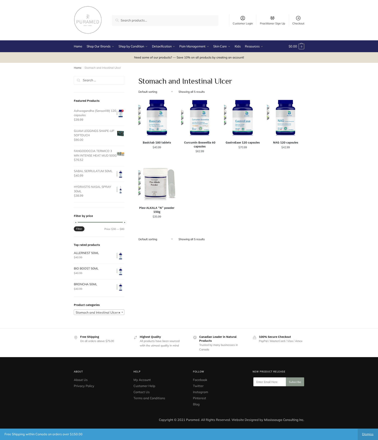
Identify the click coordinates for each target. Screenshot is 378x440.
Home (78, 67)
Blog (196, 404)
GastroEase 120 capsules (243, 142)
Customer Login (243, 23)
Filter (79, 228)
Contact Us (141, 392)
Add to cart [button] (157, 160)
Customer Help (144, 386)
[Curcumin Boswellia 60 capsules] (199, 117)
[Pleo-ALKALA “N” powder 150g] (156, 183)
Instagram (200, 392)
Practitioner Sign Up (272, 23)
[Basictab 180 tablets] (156, 117)
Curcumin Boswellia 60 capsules (199, 144)
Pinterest (200, 398)
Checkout (298, 23)
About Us (81, 380)
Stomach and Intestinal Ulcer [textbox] (98, 312)
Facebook (200, 380)
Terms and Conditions (149, 398)
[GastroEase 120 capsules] (242, 117)
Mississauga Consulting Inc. (284, 420)
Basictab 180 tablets (157, 142)
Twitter (198, 386)
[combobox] (99, 312)
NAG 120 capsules (285, 142)
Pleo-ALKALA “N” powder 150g (156, 210)
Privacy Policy (84, 386)
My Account (142, 380)
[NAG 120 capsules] (285, 117)
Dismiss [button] (367, 434)
